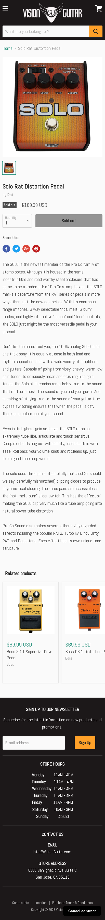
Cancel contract (82, 911)
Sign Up (85, 742)
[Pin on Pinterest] (36, 249)
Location (41, 903)
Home (7, 48)
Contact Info (20, 903)
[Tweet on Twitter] (16, 249)
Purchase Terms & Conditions (72, 903)
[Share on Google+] (26, 249)
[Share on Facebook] (6, 249)
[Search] (95, 31)
